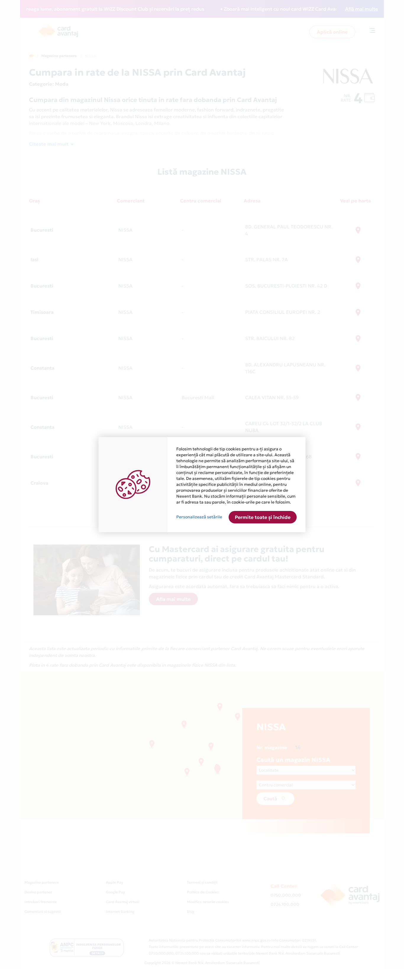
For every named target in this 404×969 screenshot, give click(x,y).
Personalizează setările (199, 517)
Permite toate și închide (262, 517)
